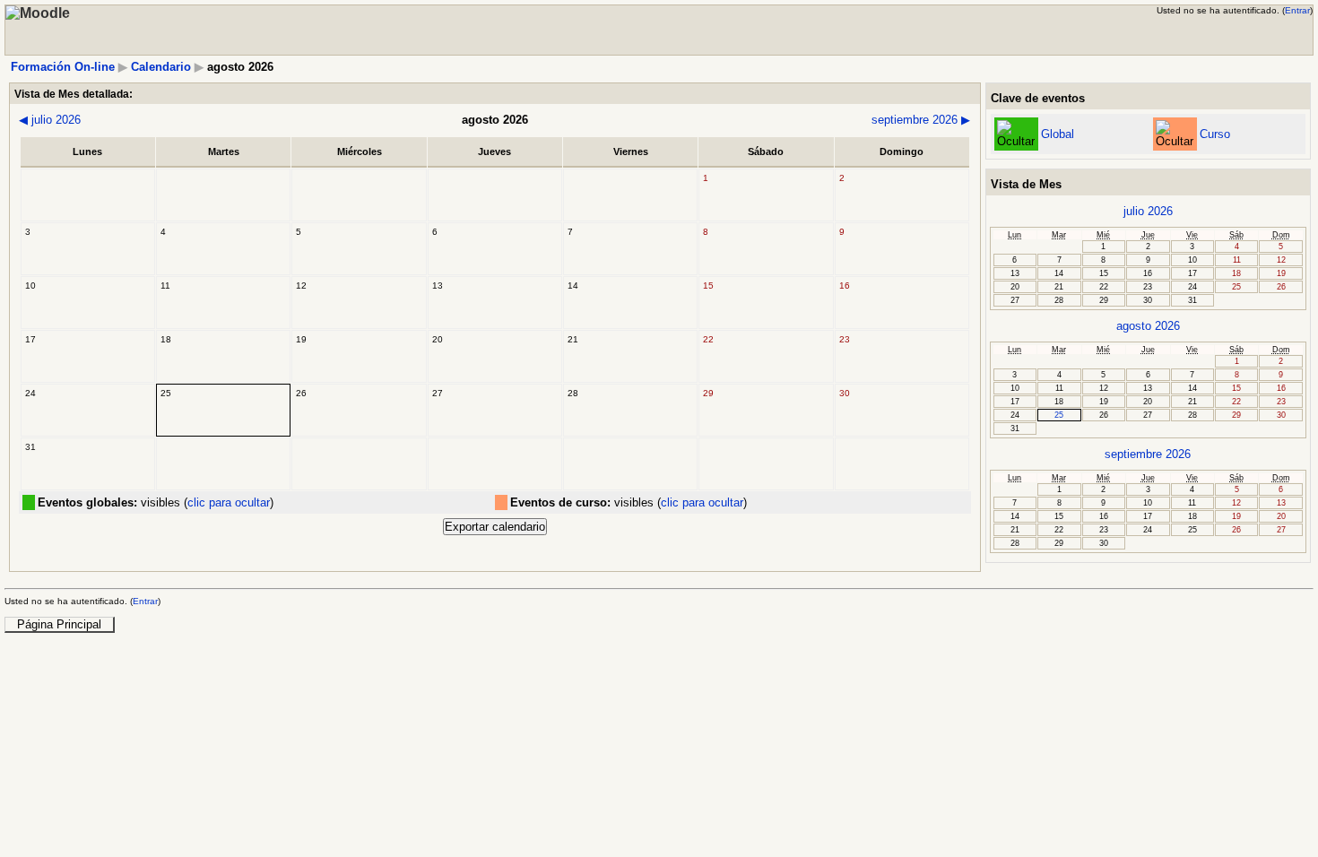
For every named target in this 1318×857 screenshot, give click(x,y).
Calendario (161, 67)
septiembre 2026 (920, 119)
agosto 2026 (1148, 326)
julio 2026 (50, 119)
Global (1057, 134)
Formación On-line (63, 67)
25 (1058, 415)
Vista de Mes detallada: (73, 94)
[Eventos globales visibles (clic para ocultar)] (1016, 134)
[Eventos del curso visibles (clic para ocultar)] (1174, 134)
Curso (1215, 134)
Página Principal (59, 624)
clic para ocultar (228, 502)
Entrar (1297, 10)
